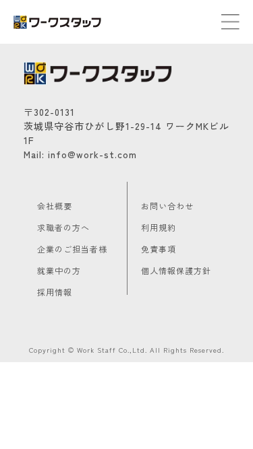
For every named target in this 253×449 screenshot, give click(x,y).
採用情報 (54, 292)
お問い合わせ (167, 205)
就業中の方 (59, 270)
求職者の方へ (63, 227)
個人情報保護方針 (176, 270)
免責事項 (158, 248)
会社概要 (54, 205)
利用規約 (158, 227)
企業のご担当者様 (72, 248)
